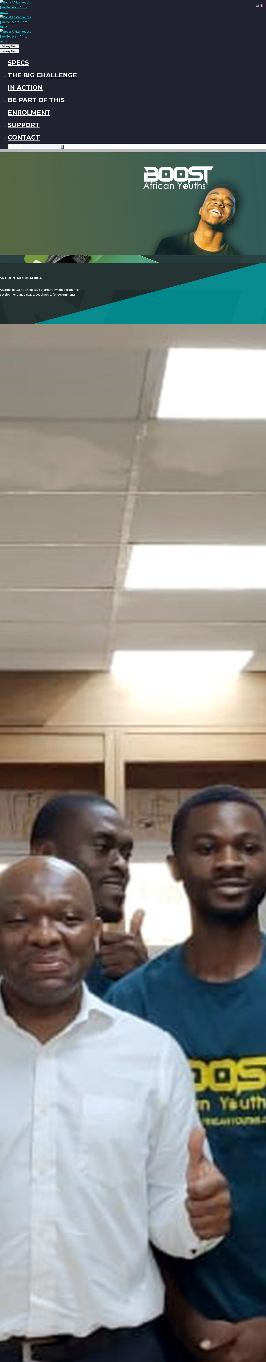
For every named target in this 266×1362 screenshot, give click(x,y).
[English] (258, 5)
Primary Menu (9, 46)
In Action (25, 87)
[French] (261, 5)
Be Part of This (36, 100)
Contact (24, 137)
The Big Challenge (42, 75)
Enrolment (29, 112)
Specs (18, 62)
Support (24, 125)
